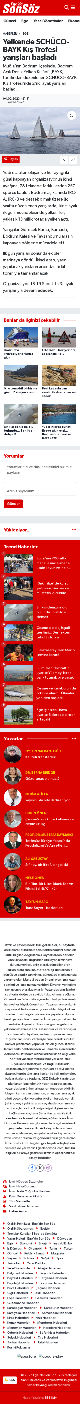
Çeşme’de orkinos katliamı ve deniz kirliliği (49, 822)
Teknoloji (13, 1263)
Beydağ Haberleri (20, 1283)
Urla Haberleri (48, 1342)
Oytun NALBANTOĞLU (43, 751)
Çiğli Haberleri (17, 1293)
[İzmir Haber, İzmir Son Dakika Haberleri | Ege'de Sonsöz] (22, 8)
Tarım (53, 1248)
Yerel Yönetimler (48, 21)
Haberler (10, 33)
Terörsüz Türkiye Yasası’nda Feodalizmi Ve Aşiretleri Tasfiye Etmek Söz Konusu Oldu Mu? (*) (47, 843)
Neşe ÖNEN (34, 878)
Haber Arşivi (18, 1211)
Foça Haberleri (17, 1298)
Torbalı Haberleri (19, 1342)
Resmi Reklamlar (18, 1347)
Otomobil (35, 1248)
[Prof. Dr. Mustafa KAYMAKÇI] (13, 840)
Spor (59, 1258)
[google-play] (51, 1357)
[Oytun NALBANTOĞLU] (13, 754)
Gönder (13, 504)
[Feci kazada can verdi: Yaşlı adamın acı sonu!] (59, 375)
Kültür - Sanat (34, 1253)
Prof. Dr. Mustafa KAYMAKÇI (49, 835)
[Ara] (66, 8)
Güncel (9, 21)
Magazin (57, 1253)
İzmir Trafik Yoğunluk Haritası (29, 1191)
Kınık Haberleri (46, 1317)
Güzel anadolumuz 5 (42, 779)
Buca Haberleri (18, 1288)
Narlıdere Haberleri (57, 1327)
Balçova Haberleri (20, 1273)
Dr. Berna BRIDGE (40, 772)
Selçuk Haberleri (19, 1337)
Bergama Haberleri (53, 1278)
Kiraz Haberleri (18, 1317)
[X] (40, 1168)
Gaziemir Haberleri (48, 1298)
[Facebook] (32, 1168)
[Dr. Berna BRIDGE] (13, 776)
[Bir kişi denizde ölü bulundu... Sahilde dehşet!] (21, 414)
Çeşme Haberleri (48, 1288)
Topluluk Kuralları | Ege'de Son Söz (32, 1233)
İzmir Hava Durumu (22, 1186)
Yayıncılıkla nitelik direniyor (47, 800)
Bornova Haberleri (53, 1283)
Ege (24, 21)
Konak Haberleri (18, 1322)
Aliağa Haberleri (49, 1268)
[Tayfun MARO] (13, 905)
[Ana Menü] (73, 8)
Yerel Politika (36, 1263)
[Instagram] (48, 1168)
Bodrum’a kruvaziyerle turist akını (18, 354)
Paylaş (13, 159)
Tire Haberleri (48, 1337)
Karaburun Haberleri (58, 1307)
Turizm (68, 1248)
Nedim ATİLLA (36, 794)
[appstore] (27, 1357)
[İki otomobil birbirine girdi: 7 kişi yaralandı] (21, 375)
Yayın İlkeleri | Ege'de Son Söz (28, 1238)
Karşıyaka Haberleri (21, 1313)
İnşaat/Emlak (63, 1243)
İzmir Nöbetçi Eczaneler (26, 1181)
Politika (29, 1258)
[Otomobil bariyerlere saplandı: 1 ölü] (59, 337)
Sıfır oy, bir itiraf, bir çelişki (46, 865)
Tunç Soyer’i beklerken (44, 908)
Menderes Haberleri (52, 1322)
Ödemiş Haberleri (20, 1332)
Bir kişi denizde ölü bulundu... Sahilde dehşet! (19, 430)
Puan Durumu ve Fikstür (25, 1196)
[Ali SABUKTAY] (13, 862)
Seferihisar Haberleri (55, 1332)
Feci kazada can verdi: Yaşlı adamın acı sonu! (59, 392)
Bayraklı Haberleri (20, 1278)
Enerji (43, 1243)
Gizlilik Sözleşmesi (20, 1228)
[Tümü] (74, 530)
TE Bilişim (50, 1397)
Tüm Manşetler (20, 1201)
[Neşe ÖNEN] (13, 883)
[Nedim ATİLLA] (13, 797)
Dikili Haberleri (45, 1293)
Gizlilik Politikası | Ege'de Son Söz (31, 1223)
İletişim (45, 1228)
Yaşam (12, 1258)
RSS (12, 1380)
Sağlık (45, 1258)
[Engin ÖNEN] (13, 819)
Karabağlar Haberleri (22, 1307)
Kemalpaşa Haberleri (57, 1313)
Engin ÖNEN (35, 813)
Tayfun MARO (36, 902)
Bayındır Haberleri (53, 1273)
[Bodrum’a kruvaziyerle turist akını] (21, 337)
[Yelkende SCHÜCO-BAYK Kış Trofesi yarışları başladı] (40, 130)
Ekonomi (26, 1243)
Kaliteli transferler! (40, 757)
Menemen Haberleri (21, 1327)
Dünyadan (64, 1238)
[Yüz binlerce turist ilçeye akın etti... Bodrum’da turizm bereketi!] (59, 414)
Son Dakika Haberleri (24, 1206)
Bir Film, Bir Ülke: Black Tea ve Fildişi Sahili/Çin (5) (49, 886)
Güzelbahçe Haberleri (23, 1303)
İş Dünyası (14, 1248)
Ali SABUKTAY (36, 859)
